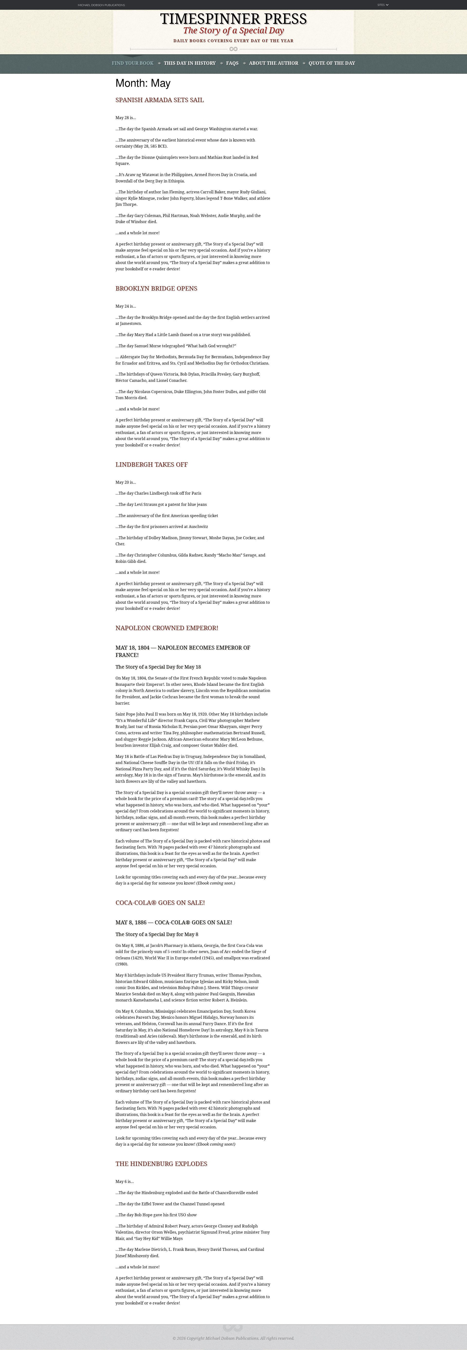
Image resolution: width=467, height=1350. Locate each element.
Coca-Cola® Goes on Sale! (160, 902)
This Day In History (190, 63)
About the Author (273, 63)
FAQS (232, 63)
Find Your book (132, 63)
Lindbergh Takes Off (152, 464)
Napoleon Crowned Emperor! (167, 627)
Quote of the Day (332, 63)
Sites (381, 4)
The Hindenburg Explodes (161, 1163)
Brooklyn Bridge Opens (156, 288)
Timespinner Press (233, 18)
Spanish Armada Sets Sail (160, 99)
